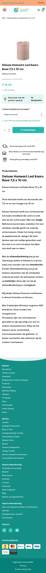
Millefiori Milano (9, 390)
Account (41, 3)
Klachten (6, 479)
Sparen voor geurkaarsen (12, 496)
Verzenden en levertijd (11, 468)
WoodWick (6, 369)
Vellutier (5, 394)
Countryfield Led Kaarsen (13, 458)
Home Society (8, 408)
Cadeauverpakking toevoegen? (16, 109)
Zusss (4, 412)
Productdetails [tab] (9, 171)
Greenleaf (6, 376)
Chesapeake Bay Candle (12, 433)
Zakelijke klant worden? (12, 514)
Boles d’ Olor (7, 429)
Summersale (7, 517)
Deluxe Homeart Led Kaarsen (14, 454)
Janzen (5, 422)
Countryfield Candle (10, 436)
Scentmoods (7, 405)
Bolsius (5, 443)
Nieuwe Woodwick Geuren (13, 3)
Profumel (6, 383)
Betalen (5, 472)
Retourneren (7, 475)
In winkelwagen (28, 130)
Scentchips (6, 387)
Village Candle (8, 451)
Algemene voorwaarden (23, 562)
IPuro (4, 401)
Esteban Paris (8, 440)
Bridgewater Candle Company (15, 380)
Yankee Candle (8, 373)
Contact (5, 482)
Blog (4, 493)
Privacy (23, 565)
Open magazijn (8, 489)
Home (4, 18)
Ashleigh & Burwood (10, 426)
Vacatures (6, 486)
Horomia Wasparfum (11, 447)
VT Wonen (6, 398)
